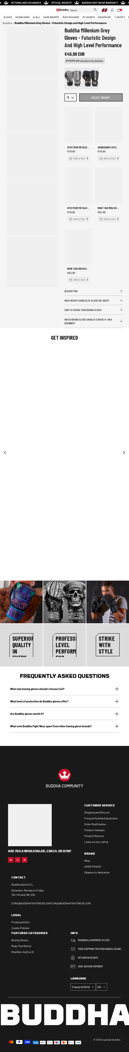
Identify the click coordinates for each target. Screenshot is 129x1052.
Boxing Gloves (19, 940)
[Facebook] (24, 859)
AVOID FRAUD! (92, 866)
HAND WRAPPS (51, 17)
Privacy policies (20, 922)
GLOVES (8, 17)
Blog (87, 860)
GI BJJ (36, 17)
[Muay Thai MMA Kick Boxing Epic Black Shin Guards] (78, 246)
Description (70, 291)
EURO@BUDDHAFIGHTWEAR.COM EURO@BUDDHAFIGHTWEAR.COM (51, 903)
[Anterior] (5, 452)
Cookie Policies (20, 928)
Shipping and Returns (97, 812)
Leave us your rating (96, 841)
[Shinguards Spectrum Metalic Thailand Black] (109, 125)
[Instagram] (17, 859)
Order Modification (95, 824)
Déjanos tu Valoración (97, 872)
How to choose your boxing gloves (82, 309)
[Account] (112, 10)
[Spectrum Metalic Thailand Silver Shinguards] (78, 186)
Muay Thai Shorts (21, 946)
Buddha (7, 23)
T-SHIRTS (120, 17)
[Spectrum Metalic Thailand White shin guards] (78, 125)
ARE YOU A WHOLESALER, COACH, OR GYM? (40, 851)
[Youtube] (10, 859)
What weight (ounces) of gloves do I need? (86, 300)
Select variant (101, 97)
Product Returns (94, 835)
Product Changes (94, 830)
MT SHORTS (89, 17)
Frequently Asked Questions (101, 818)
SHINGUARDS (22, 17)
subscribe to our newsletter (91, 60)
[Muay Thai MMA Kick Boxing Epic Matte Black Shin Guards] (109, 186)
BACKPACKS (104, 17)
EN (99, 986)
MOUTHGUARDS (71, 17)
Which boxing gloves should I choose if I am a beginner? (88, 321)
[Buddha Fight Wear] (62, 10)
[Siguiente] (124, 452)
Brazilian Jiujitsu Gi (22, 951)
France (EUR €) (81, 986)
